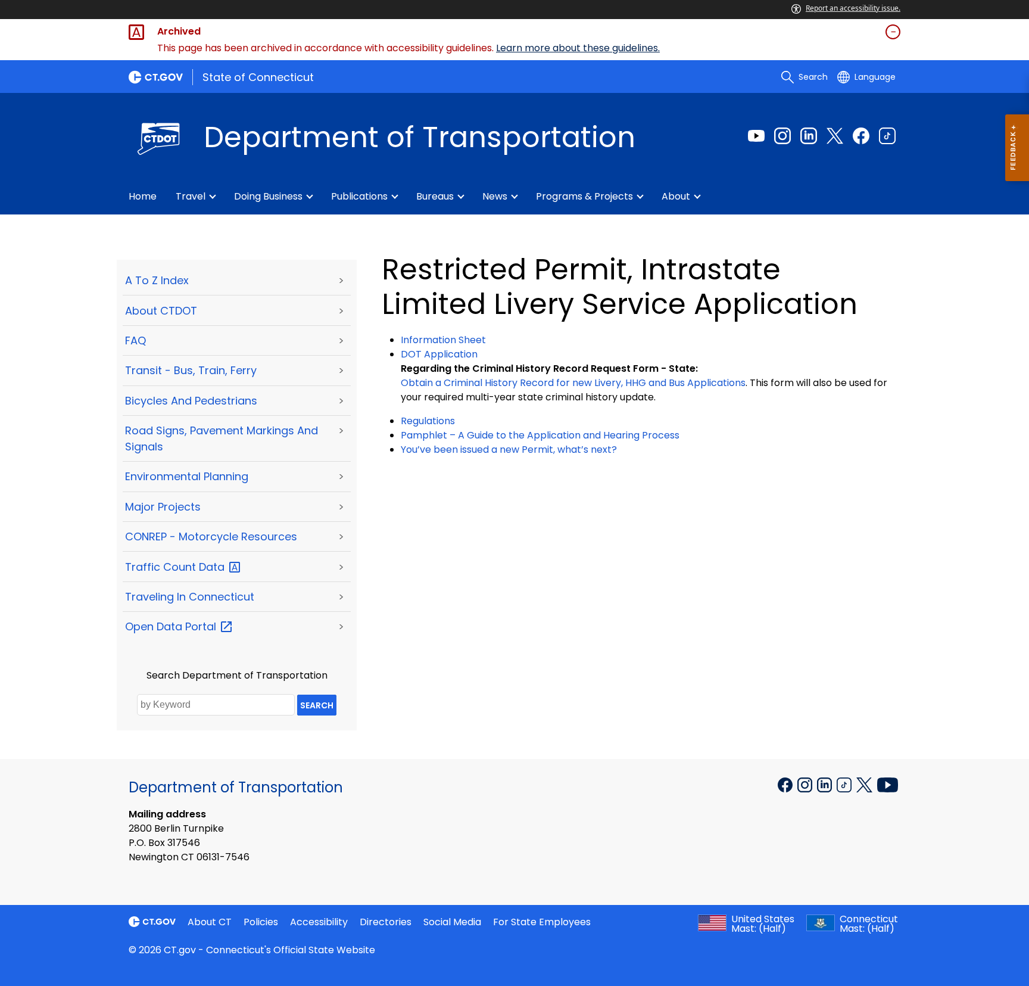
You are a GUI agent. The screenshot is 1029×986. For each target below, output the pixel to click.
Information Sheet (443, 340)
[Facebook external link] (861, 135)
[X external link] (865, 784)
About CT (210, 922)
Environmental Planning (186, 476)
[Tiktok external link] (887, 135)
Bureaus (435, 196)
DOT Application (439, 354)
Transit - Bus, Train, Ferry (191, 370)
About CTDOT (161, 310)
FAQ (135, 340)
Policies (261, 922)
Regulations (428, 421)
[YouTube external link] (887, 784)
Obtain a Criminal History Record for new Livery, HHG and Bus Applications (573, 383)
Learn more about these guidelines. (578, 48)
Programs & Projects (584, 196)
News (494, 196)
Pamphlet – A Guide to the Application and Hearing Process (540, 435)
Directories (385, 922)
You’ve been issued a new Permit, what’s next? (509, 449)
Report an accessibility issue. (853, 8)
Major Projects (163, 506)
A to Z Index (157, 280)
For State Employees (542, 922)
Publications (359, 196)
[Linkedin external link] (808, 135)
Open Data (172, 626)
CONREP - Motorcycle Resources (211, 536)
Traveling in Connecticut (189, 596)
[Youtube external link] (756, 135)
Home (143, 196)
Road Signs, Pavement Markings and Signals (221, 438)
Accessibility (319, 922)
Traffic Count (176, 566)
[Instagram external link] (782, 135)
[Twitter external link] (835, 135)
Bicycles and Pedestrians (191, 400)
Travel (190, 196)
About (676, 196)
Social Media (452, 922)
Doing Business (268, 196)
